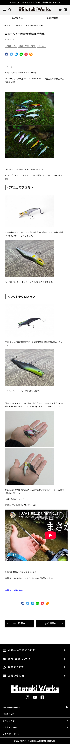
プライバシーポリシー (11, 734)
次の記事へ (51, 623)
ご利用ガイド (8, 714)
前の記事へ (19, 623)
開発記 (41, 45)
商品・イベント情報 (27, 45)
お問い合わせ (8, 720)
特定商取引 (10, 727)
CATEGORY (17, 18)
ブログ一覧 (11, 45)
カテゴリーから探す (11, 707)
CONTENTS (52, 18)
